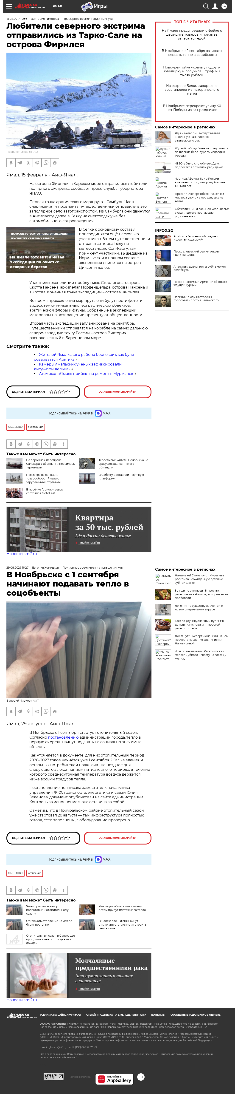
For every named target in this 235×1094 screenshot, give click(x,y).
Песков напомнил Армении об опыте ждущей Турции (200, 283)
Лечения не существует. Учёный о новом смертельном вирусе (199, 607)
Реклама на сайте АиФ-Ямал (60, 1014)
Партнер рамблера (79, 1076)
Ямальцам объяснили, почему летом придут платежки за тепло (122, 908)
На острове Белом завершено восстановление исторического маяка (192, 90)
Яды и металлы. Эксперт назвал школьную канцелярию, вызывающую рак (197, 136)
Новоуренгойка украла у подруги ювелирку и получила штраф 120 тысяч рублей (192, 71)
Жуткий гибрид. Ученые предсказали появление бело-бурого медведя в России (201, 152)
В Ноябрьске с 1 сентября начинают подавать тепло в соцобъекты (192, 53)
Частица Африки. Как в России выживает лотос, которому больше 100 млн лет (200, 182)
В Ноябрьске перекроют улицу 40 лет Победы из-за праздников (192, 108)
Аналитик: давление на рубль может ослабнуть (199, 268)
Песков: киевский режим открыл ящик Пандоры (197, 253)
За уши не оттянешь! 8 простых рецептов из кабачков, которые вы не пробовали (201, 594)
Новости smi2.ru (21, 554)
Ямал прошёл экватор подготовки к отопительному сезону (47, 909)
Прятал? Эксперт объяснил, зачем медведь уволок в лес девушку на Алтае (199, 197)
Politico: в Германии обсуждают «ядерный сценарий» (195, 238)
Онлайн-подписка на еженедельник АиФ (116, 1014)
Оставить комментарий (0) (118, 391)
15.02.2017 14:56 (16, 18)
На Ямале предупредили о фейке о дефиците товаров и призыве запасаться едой (192, 34)
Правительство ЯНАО (22, 151)
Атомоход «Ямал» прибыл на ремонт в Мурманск (86, 373)
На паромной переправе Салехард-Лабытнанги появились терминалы (50, 463)
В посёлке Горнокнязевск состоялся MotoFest (44, 491)
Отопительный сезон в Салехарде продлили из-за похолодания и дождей (50, 939)
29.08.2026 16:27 (17, 567)
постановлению (64, 737)
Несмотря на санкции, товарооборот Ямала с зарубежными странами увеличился (33, 480)
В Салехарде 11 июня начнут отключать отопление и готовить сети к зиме (122, 924)
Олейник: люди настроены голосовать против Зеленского (196, 298)
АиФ (36, 700)
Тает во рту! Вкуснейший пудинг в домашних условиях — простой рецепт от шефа (199, 624)
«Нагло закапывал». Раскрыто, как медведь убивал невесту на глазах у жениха (200, 654)
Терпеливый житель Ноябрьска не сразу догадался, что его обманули (123, 463)
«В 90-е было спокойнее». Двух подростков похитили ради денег (199, 165)
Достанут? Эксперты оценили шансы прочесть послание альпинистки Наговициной (201, 639)
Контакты (158, 1014)
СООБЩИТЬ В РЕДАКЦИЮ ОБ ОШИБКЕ (196, 1014)
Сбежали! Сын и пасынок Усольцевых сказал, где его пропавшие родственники (202, 212)
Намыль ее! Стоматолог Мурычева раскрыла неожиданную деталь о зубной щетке (199, 579)
